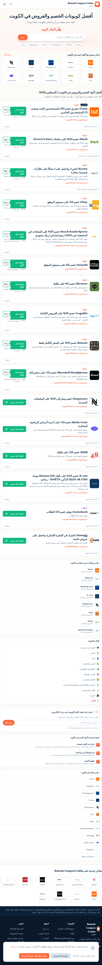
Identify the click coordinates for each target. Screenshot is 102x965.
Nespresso (33, 45)
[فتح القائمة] (4, 4)
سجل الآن (8, 722)
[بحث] (10, 4)
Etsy (23, 45)
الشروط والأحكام (16, 928)
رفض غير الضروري (61, 956)
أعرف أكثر (14, 946)
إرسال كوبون (44, 933)
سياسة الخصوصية (16, 933)
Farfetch (69, 45)
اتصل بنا (46, 938)
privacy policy (78, 728)
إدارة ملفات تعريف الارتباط (83, 956)
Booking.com (56, 45)
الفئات (72, 933)
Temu (79, 45)
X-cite (44, 45)
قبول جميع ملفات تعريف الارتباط (34, 956)
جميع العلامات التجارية (65, 928)
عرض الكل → (6, 55)
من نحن (46, 928)
